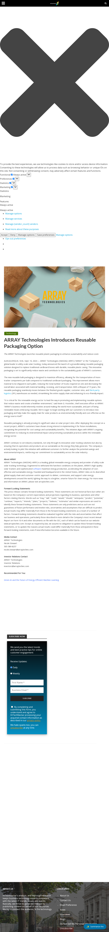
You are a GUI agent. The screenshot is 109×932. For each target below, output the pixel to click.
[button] (54, 83)
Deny (12, 234)
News (62, 909)
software (37, 468)
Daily (15, 667)
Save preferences (45, 234)
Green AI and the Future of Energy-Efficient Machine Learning (31, 580)
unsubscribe (16, 727)
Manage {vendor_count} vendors (21, 224)
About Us (64, 895)
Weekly (16, 673)
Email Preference (68, 905)
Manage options (13, 213)
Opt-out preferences (15, 238)
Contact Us (65, 900)
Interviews (65, 914)
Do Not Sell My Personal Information (78, 923)
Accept (4, 234)
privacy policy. (34, 720)
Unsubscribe (66, 928)
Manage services (13, 218)
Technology (11, 333)
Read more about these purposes (22, 229)
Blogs (63, 919)
